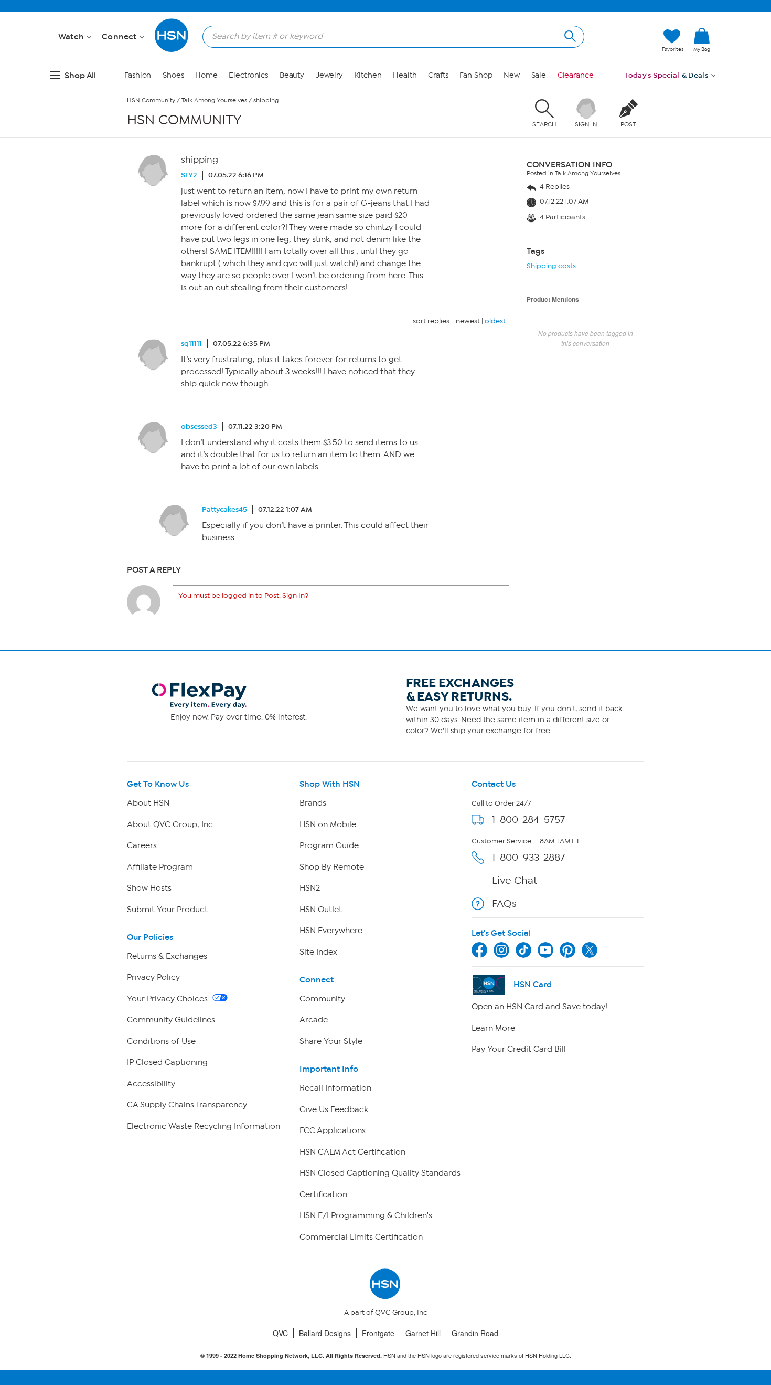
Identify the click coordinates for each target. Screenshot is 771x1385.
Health (404, 75)
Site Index (318, 952)
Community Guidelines (171, 1019)
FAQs (504, 903)
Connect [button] (120, 36)
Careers (142, 845)
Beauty (292, 75)
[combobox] (389, 36)
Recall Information (335, 1088)
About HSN (148, 803)
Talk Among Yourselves (214, 100)
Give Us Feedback (333, 1109)
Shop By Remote (331, 867)
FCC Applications (332, 1130)
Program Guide (329, 845)
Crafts (438, 75)
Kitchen (368, 75)
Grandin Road (475, 1333)
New (512, 75)
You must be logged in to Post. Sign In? (243, 595)
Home (206, 75)
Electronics (248, 75)
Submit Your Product (167, 909)
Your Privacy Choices (168, 998)
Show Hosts (149, 888)
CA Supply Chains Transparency (187, 1104)
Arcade (313, 1019)
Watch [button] (72, 36)
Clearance (576, 75)
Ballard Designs (325, 1333)
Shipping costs (551, 265)
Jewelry (329, 75)
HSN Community (151, 100)
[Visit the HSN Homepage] (172, 50)
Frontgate (378, 1333)
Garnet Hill (423, 1333)
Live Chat (514, 880)
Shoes (173, 75)
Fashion (137, 75)
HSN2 (309, 888)
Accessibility (151, 1083)
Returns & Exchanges (167, 956)
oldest (495, 320)
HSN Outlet (320, 909)
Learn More (493, 1028)
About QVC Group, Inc (170, 824)
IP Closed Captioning (167, 1062)
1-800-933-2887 (528, 857)
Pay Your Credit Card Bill (519, 1049)
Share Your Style (330, 1041)
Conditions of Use (161, 1041)
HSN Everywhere (330, 930)
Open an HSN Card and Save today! (539, 1006)
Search (568, 34)
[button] (701, 57)
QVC (280, 1333)
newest (468, 320)
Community (322, 998)
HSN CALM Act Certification (352, 1152)
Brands (312, 803)
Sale (539, 75)
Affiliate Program (160, 867)
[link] (701, 40)
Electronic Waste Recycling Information (203, 1126)
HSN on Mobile (327, 824)
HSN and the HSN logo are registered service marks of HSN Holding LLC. (385, 1355)
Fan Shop (475, 75)
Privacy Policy (153, 977)
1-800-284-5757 (528, 819)
